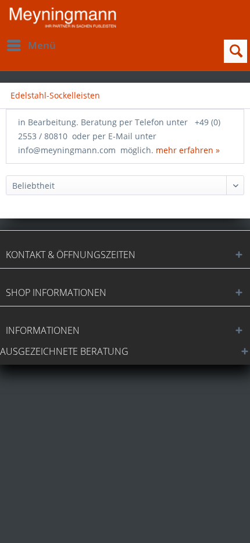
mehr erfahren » (188, 150)
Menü (42, 45)
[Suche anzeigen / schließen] (235, 51)
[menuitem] (31, 45)
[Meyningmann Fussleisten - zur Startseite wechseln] (63, 18)
